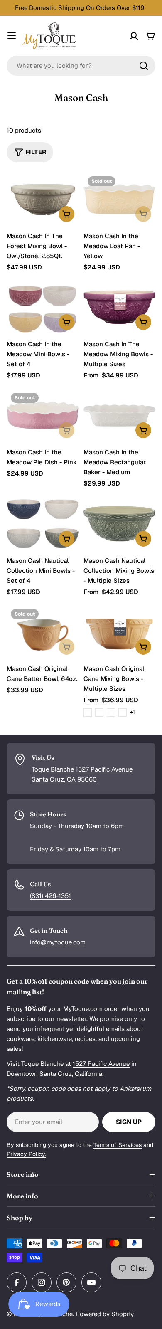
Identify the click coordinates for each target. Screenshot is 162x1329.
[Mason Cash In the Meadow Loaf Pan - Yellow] (119, 199)
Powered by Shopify (105, 1314)
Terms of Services (117, 1145)
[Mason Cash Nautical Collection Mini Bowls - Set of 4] (43, 524)
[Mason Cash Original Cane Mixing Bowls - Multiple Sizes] (119, 632)
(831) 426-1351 (50, 896)
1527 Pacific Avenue (101, 1064)
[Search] (144, 66)
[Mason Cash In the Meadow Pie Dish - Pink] (43, 416)
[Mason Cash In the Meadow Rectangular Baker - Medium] (119, 416)
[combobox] (81, 66)
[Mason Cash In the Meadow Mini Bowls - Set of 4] (43, 307)
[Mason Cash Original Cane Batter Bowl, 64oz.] (43, 632)
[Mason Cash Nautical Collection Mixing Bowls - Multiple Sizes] (119, 524)
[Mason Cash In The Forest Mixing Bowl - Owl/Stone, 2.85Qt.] (43, 199)
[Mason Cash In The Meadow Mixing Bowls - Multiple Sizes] (119, 307)
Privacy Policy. (26, 1154)
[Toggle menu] (12, 36)
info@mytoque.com (58, 942)
